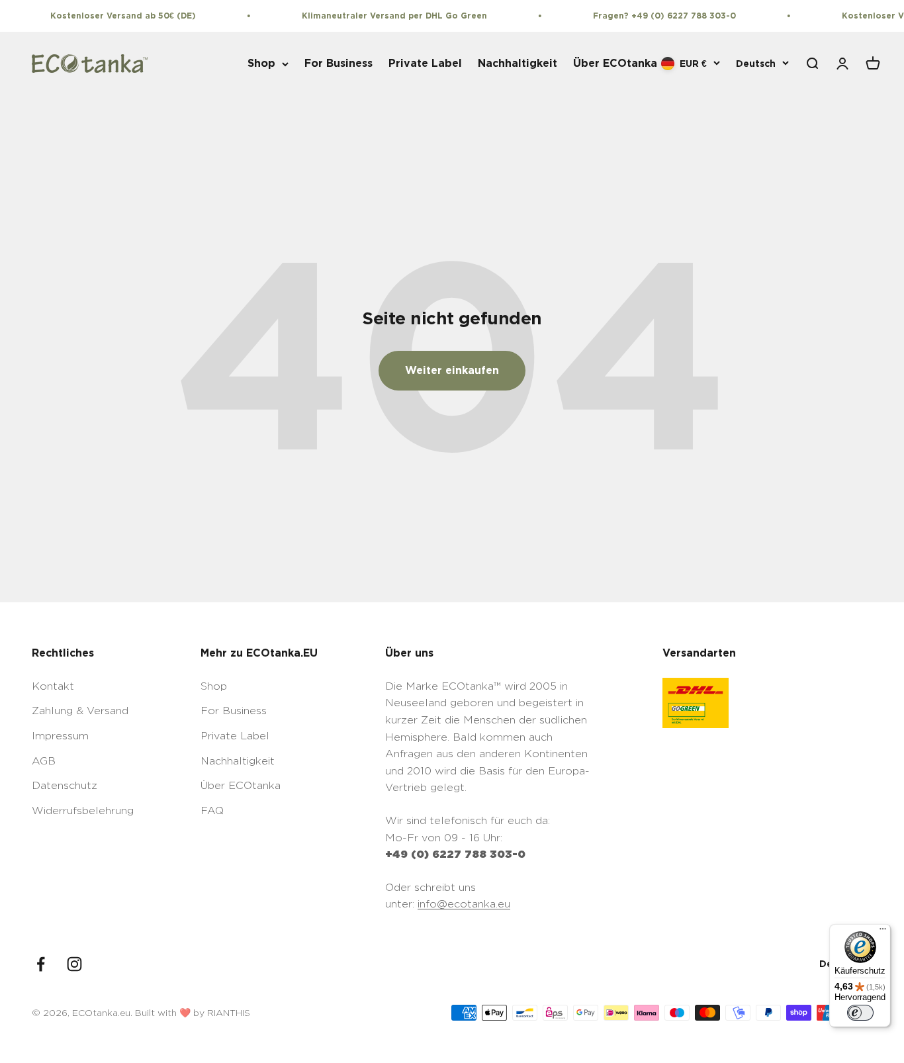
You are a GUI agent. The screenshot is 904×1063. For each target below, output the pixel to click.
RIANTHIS (228, 1012)
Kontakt (53, 686)
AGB (44, 760)
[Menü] (883, 932)
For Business (338, 63)
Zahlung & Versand (80, 710)
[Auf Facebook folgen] (41, 964)
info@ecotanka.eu (464, 903)
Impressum (60, 735)
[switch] (860, 1013)
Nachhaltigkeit (517, 63)
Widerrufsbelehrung (83, 810)
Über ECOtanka (615, 63)
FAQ (212, 810)
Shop (261, 63)
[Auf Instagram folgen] (74, 964)
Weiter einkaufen (452, 370)
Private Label (425, 63)
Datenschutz (64, 785)
